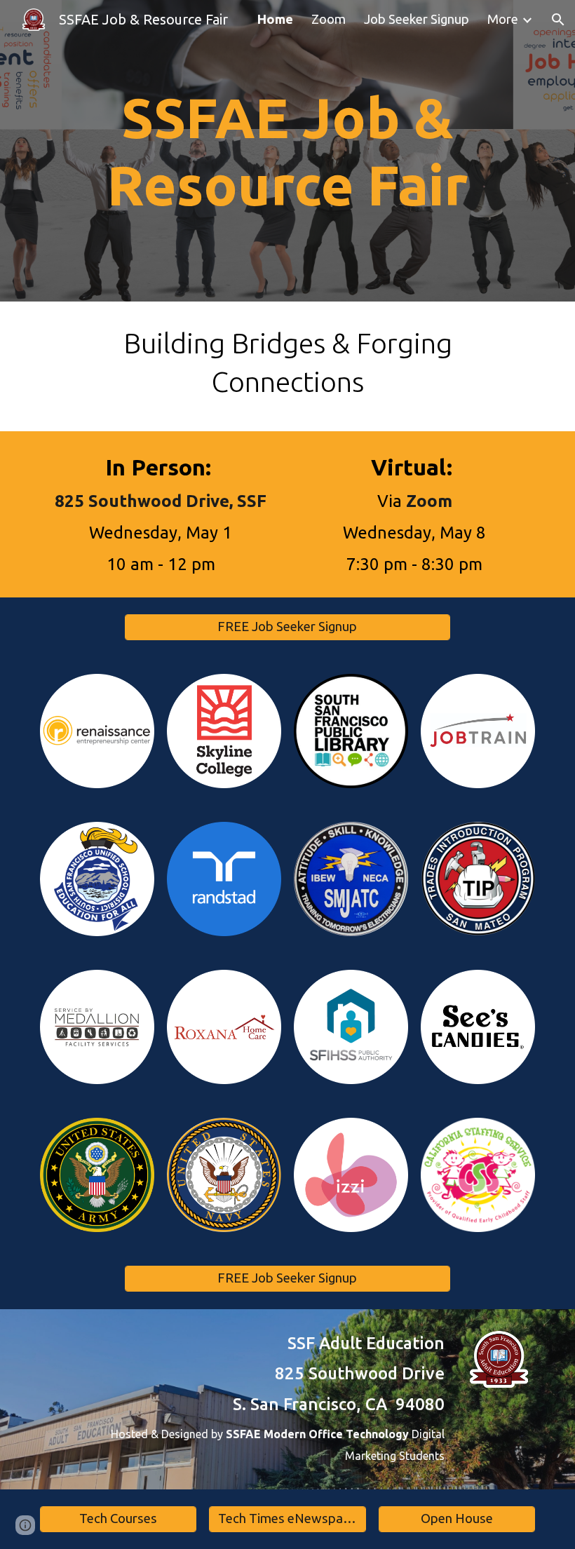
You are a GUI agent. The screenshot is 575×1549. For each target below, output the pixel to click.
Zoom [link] (328, 19)
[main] (287, 151)
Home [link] (275, 19)
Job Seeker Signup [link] (416, 19)
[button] (558, 19)
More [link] (502, 19)
